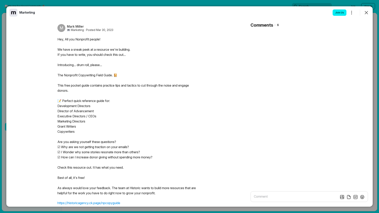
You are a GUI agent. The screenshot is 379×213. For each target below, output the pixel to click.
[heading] (27, 12)
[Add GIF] (355, 197)
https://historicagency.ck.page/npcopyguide (88, 203)
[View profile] (13, 13)
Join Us (339, 12)
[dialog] (189, 106)
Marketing (77, 30)
